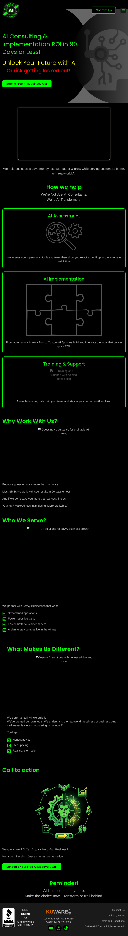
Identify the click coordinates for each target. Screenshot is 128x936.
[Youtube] (51, 928)
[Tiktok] (66, 928)
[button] (123, 10)
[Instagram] (58, 928)
